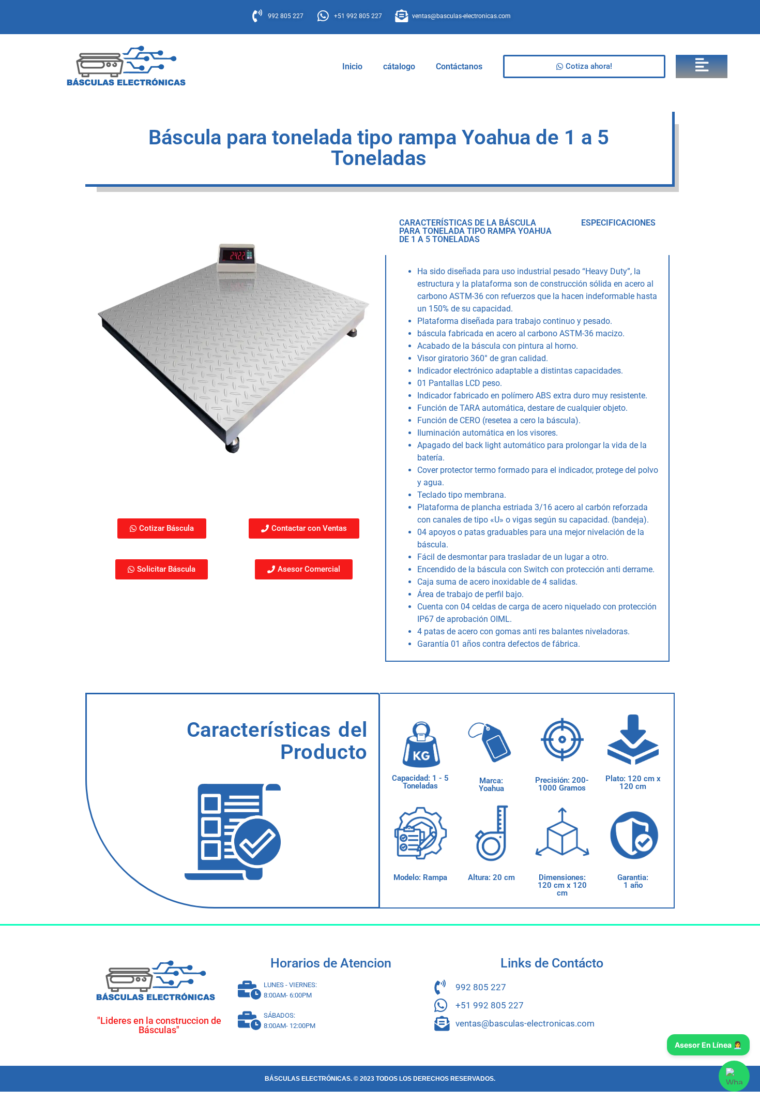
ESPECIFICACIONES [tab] (618, 223)
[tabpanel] (527, 458)
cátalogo (399, 66)
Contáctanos (459, 66)
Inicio (352, 66)
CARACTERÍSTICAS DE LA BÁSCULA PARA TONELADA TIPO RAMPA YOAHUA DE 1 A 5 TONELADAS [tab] (475, 231)
